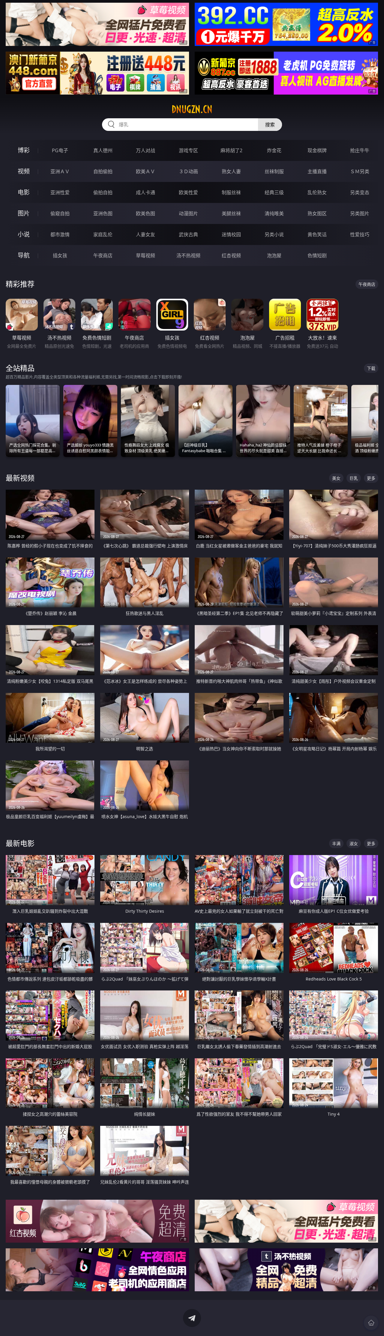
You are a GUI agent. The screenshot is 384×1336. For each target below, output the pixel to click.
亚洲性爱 (60, 192)
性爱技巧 (359, 234)
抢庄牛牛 (359, 150)
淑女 (354, 843)
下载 (371, 368)
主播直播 (317, 171)
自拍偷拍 (102, 171)
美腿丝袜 (231, 213)
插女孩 (60, 255)
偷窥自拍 (60, 213)
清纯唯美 (274, 213)
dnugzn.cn (192, 109)
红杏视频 (231, 255)
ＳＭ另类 (359, 171)
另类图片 (359, 213)
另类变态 (359, 192)
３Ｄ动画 (188, 171)
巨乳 (354, 478)
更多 (371, 478)
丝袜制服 (274, 171)
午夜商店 (102, 255)
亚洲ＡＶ (60, 171)
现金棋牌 (317, 150)
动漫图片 (188, 213)
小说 (24, 234)
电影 (24, 192)
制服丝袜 (231, 192)
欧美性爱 (188, 192)
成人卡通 (145, 192)
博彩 (24, 150)
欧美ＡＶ (145, 171)
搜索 (270, 124)
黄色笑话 (317, 234)
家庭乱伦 (102, 234)
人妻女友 (145, 234)
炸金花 (274, 150)
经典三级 (274, 192)
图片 (24, 213)
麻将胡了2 (231, 150)
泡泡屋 (274, 255)
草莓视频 (145, 255)
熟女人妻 (231, 171)
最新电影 (20, 843)
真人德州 (102, 150)
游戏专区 (188, 150)
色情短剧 (317, 255)
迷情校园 (231, 234)
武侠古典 (188, 234)
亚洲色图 (102, 213)
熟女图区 (317, 213)
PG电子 (60, 150)
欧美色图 (145, 213)
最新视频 (20, 478)
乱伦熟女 (317, 192)
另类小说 (274, 234)
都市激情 (60, 234)
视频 (24, 171)
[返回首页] (371, 1323)
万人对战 (145, 150)
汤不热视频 (188, 255)
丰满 (336, 843)
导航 (24, 255)
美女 (336, 478)
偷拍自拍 (102, 192)
